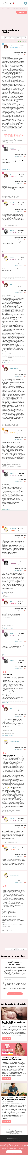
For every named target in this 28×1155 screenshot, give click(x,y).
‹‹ (5, 37)
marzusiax (12, 562)
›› (25, 37)
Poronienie (8, 8)
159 (15, 37)
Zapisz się (15, 994)
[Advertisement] (14, 21)
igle (11, 284)
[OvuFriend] (7, 4)
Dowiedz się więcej (21, 1148)
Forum (2, 8)
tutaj (4, 989)
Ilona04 (12, 202)
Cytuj (16, 54)
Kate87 (12, 431)
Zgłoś (25, 54)
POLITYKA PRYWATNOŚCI (15, 1138)
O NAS (7, 1138)
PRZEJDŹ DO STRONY (14, 1152)
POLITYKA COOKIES (10, 1140)
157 (10, 37)
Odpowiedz (21, 12)
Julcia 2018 (13, 528)
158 (13, 37)
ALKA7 (11, 45)
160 (18, 37)
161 (20, 37)
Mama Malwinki (14, 174)
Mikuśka (12, 148)
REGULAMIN (17, 1140)
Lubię (20, 54)
